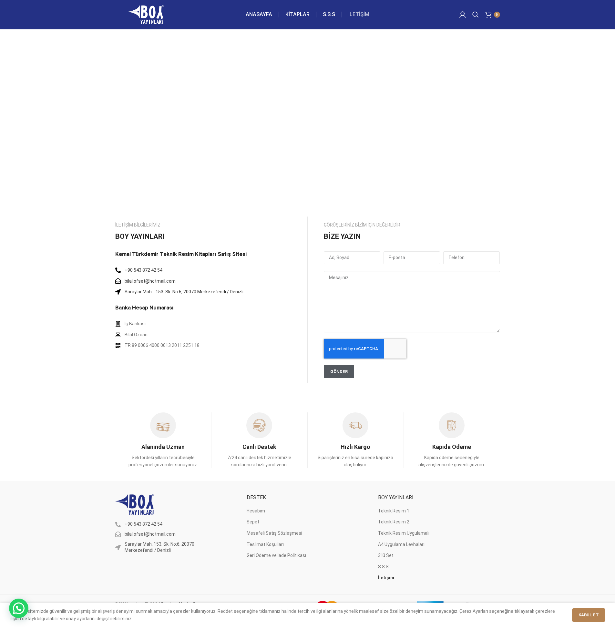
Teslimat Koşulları (265, 544)
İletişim (386, 577)
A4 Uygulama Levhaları (401, 544)
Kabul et (589, 614)
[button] (18, 608)
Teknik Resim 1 (393, 510)
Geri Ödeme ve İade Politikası (276, 555)
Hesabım (256, 510)
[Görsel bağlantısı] (134, 504)
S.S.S (383, 566)
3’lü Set (386, 555)
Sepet (253, 521)
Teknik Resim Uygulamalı (403, 533)
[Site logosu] (146, 14)
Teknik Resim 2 (393, 521)
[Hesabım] (462, 14)
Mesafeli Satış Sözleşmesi (274, 533)
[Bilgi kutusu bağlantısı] (163, 440)
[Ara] (475, 14)
